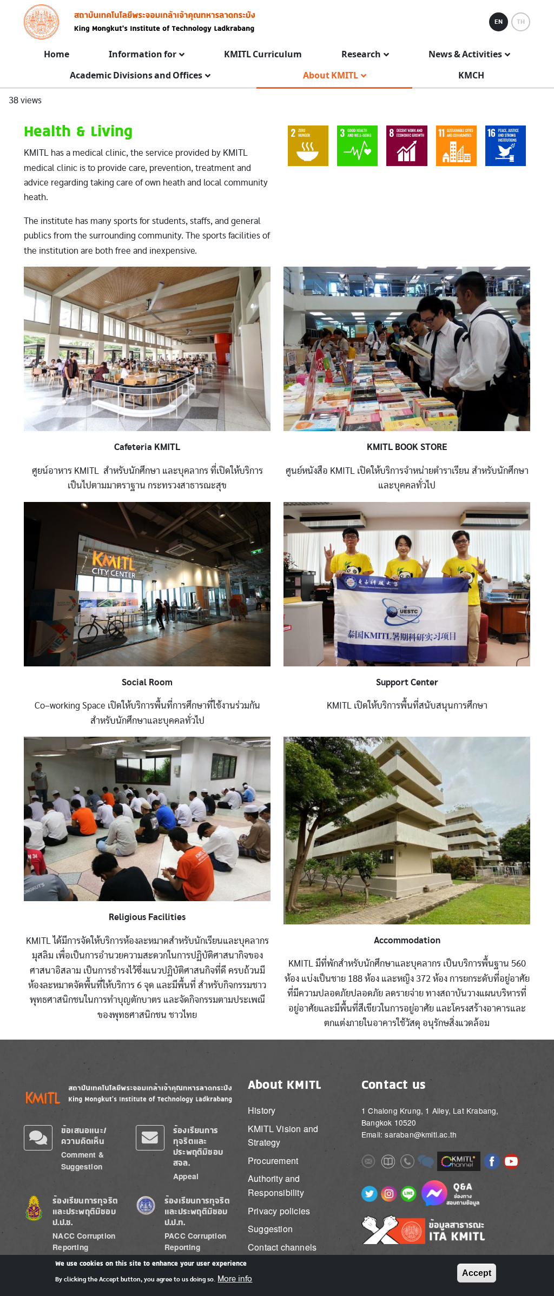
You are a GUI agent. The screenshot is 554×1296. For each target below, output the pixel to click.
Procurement (273, 1160)
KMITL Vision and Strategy (283, 1135)
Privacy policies (279, 1211)
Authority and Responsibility (276, 1185)
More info (234, 1278)
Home (56, 54)
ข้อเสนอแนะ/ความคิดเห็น (84, 1135)
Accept (476, 1273)
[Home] (44, 21)
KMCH (471, 75)
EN (498, 21)
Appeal (186, 1176)
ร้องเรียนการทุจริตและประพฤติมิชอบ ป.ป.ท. (197, 1211)
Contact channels (282, 1247)
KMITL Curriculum (263, 54)
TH (521, 21)
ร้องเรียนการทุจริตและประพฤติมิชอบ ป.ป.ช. (85, 1211)
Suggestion (270, 1228)
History (261, 1110)
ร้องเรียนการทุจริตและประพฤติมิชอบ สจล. (198, 1146)
